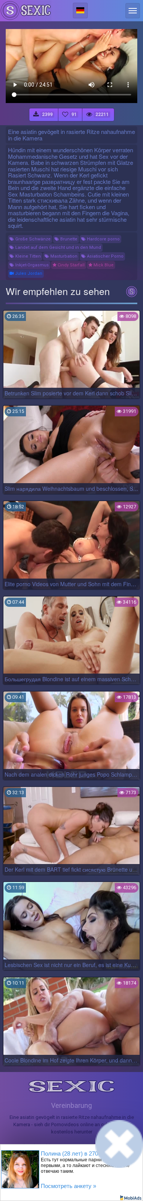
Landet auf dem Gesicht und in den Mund (57, 247)
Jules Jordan (28, 273)
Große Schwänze (32, 239)
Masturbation (63, 256)
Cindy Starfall (70, 265)
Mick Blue (103, 265)
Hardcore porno (103, 239)
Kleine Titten (27, 256)
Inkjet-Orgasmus (31, 265)
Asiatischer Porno (105, 256)
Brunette (68, 239)
